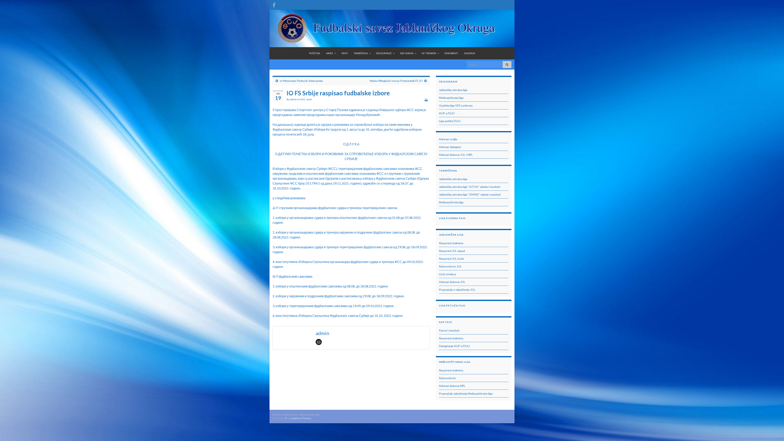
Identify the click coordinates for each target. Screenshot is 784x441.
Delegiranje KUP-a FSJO (454, 346)
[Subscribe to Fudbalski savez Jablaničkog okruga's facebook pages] (274, 4)
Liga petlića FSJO (450, 121)
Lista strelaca (447, 274)
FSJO (302, 99)
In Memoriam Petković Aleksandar (301, 80)
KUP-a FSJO (447, 113)
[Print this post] (426, 100)
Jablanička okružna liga (453, 90)
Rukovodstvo (447, 378)
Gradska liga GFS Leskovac (456, 105)
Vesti (309, 99)
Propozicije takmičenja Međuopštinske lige (466, 393)
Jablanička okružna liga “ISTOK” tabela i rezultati (469, 186)
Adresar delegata (450, 147)
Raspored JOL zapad (452, 251)
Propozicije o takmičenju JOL (457, 289)
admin (293, 99)
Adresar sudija (448, 139)
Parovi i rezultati (449, 330)
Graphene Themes (301, 418)
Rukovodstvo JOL (450, 266)
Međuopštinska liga (451, 97)
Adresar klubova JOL (452, 282)
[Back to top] (775, 432)
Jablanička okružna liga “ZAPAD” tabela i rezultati (470, 194)
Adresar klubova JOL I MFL (456, 154)
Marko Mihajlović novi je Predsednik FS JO (396, 80)
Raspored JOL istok (451, 258)
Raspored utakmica (451, 243)
